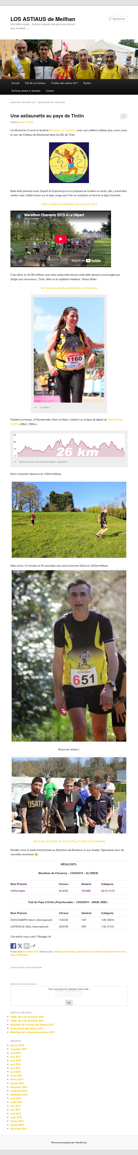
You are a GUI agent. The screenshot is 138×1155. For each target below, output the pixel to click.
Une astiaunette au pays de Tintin (47, 115)
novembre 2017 (18, 1049)
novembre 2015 (18, 1090)
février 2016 (16, 1079)
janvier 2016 (17, 1083)
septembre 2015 (19, 1094)
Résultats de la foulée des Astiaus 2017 (32, 1024)
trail (12, 954)
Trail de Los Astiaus (35, 83)
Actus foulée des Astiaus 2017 (27, 1028)
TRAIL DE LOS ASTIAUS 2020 (26, 1017)
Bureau (87, 83)
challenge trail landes (64, 951)
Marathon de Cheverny (62, 130)
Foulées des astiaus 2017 (64, 83)
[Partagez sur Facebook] (13, 946)
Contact (50, 90)
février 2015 (16, 1121)
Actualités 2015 (31, 951)
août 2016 (15, 1060)
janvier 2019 (17, 1045)
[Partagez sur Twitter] (20, 946)
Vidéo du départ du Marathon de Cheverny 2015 (69, 204)
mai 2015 (15, 1109)
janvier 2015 (17, 1124)
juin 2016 (15, 1064)
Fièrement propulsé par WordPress (69, 1142)
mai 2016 (15, 1068)
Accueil (15, 83)
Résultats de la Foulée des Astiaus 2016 (32, 1032)
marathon (97, 951)
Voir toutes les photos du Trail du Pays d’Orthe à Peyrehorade (69, 841)
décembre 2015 (18, 1087)
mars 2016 (16, 1075)
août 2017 (15, 1053)
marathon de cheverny (114, 951)
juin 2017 (15, 1056)
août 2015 (15, 1098)
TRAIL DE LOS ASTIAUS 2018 (26, 1020)
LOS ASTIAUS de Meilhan (42, 19)
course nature (83, 951)
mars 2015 (16, 1117)
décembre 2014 (18, 1128)
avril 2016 (15, 1071)
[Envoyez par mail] (26, 946)
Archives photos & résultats (26, 90)
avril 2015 (15, 1113)
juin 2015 (15, 1105)
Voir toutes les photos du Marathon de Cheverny (69, 288)
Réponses (22, 954)
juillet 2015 (16, 1102)
